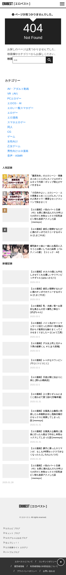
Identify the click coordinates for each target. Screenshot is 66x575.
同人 (10, 127)
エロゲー (12, 112)
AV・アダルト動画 (18, 88)
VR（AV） (13, 93)
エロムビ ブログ (12, 528)
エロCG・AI (14, 103)
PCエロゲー (14, 98)
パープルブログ (12, 552)
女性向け (12, 141)
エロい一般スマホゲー (20, 108)
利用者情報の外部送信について (44, 566)
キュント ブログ (12, 533)
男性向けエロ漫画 (17, 151)
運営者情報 (19, 566)
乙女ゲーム (13, 146)
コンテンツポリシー (48, 561)
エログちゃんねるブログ (16, 538)
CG (9, 131)
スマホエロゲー (16, 122)
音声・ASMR (15, 155)
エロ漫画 (12, 117)
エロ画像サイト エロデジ (16, 547)
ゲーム (11, 136)
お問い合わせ (49, 571)
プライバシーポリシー (27, 571)
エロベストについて (24, 561)
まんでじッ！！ (12, 543)
